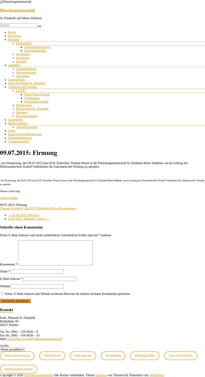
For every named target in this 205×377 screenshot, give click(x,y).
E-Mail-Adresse (11, 278)
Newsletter (23, 76)
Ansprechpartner (26, 127)
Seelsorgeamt (82, 355)
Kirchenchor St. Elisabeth (32, 109)
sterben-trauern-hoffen (19, 369)
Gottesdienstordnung (37, 47)
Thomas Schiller (10, 208)
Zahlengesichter (145, 355)
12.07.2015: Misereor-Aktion (28, 218)
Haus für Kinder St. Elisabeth (26, 83)
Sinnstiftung (113, 355)
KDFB (20, 90)
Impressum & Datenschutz (24, 134)
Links (11, 130)
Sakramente (15, 119)
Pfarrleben (14, 36)
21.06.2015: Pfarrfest (23, 215)
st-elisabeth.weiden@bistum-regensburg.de (34, 339)
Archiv (4, 345)
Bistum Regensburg (17, 355)
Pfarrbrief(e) (23, 43)
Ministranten (24, 105)
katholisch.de (52, 355)
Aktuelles (14, 65)
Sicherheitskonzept (20, 138)
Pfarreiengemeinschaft (17, 10)
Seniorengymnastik (36, 101)
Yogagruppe (31, 98)
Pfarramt (13, 39)
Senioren (21, 112)
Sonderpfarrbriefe (35, 50)
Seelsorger (22, 58)
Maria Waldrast (17, 123)
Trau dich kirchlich (181, 355)
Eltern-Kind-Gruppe (37, 94)
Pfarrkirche (23, 54)
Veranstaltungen (26, 72)
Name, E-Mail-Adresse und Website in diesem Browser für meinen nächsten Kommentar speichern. (68, 293)
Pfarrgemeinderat (27, 116)
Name (5, 271)
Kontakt (21, 61)
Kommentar (8, 264)
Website (5, 286)
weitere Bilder (9, 198)
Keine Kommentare (63, 208)
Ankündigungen (26, 69)
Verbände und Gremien (22, 87)
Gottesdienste (16, 79)
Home (12, 32)
